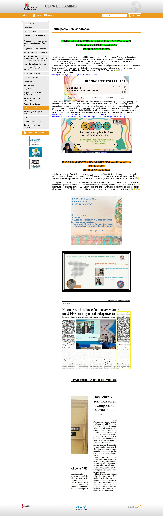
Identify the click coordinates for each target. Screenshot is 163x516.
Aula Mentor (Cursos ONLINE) (35, 52)
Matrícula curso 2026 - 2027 (34, 73)
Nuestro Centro (29, 24)
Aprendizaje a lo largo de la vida (34, 113)
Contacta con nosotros (32, 121)
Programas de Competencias (35, 49)
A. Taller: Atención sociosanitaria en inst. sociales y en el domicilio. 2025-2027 (35, 58)
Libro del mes (29, 85)
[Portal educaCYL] (35, 141)
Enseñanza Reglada (31, 31)
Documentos (28, 28)
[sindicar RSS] (139, 506)
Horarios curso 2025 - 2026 (34, 77)
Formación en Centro (32, 104)
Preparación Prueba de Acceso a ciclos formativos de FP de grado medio (35, 43)
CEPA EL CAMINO (61, 6)
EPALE (26, 117)
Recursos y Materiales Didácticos (32, 99)
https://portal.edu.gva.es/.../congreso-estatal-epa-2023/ (74, 74)
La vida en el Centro (31, 81)
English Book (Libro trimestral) (35, 89)
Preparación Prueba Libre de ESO (35, 36)
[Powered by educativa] (26, 506)
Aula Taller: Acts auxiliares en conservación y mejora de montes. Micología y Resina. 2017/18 (35, 67)
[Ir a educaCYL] (81, 509)
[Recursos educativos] (35, 164)
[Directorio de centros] (35, 152)
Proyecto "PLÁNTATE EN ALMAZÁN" (33, 93)
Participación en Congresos (34, 108)
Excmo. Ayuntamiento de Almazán (33, 126)
